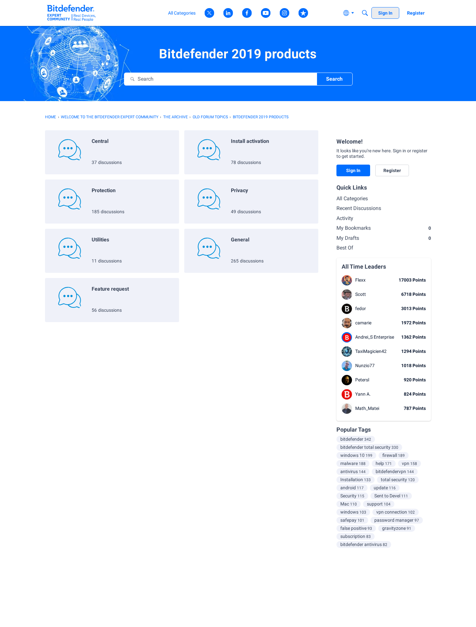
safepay (352, 520)
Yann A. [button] (363, 394)
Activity (344, 218)
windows (353, 512)
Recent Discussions (358, 208)
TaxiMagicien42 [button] (371, 351)
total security (398, 479)
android (352, 487)
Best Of (344, 248)
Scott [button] (360, 294)
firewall (393, 455)
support (379, 503)
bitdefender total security (369, 447)
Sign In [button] (353, 170)
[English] (71, 12)
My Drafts (383, 238)
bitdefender (355, 439)
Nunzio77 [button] (365, 365)
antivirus (353, 471)
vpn (409, 463)
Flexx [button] (360, 280)
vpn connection (395, 512)
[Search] (365, 13)
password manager (396, 520)
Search (334, 79)
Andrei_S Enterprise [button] (374, 337)
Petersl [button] (362, 379)
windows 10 (356, 455)
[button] (347, 280)
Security (352, 495)
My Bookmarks (383, 228)
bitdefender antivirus (363, 544)
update (385, 487)
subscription (355, 536)
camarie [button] (363, 322)
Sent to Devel (391, 495)
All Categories (352, 198)
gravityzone (396, 528)
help (384, 463)
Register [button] (392, 170)
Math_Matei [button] (367, 408)
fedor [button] (360, 308)
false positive (356, 528)
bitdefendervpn (395, 471)
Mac (348, 503)
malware (353, 463)
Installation (355, 479)
